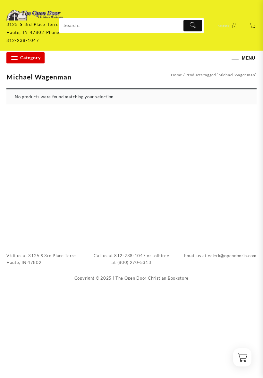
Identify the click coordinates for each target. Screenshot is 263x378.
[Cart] (253, 25)
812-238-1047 (130, 255)
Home (176, 74)
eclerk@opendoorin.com (232, 255)
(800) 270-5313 (134, 262)
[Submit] (192, 25)
